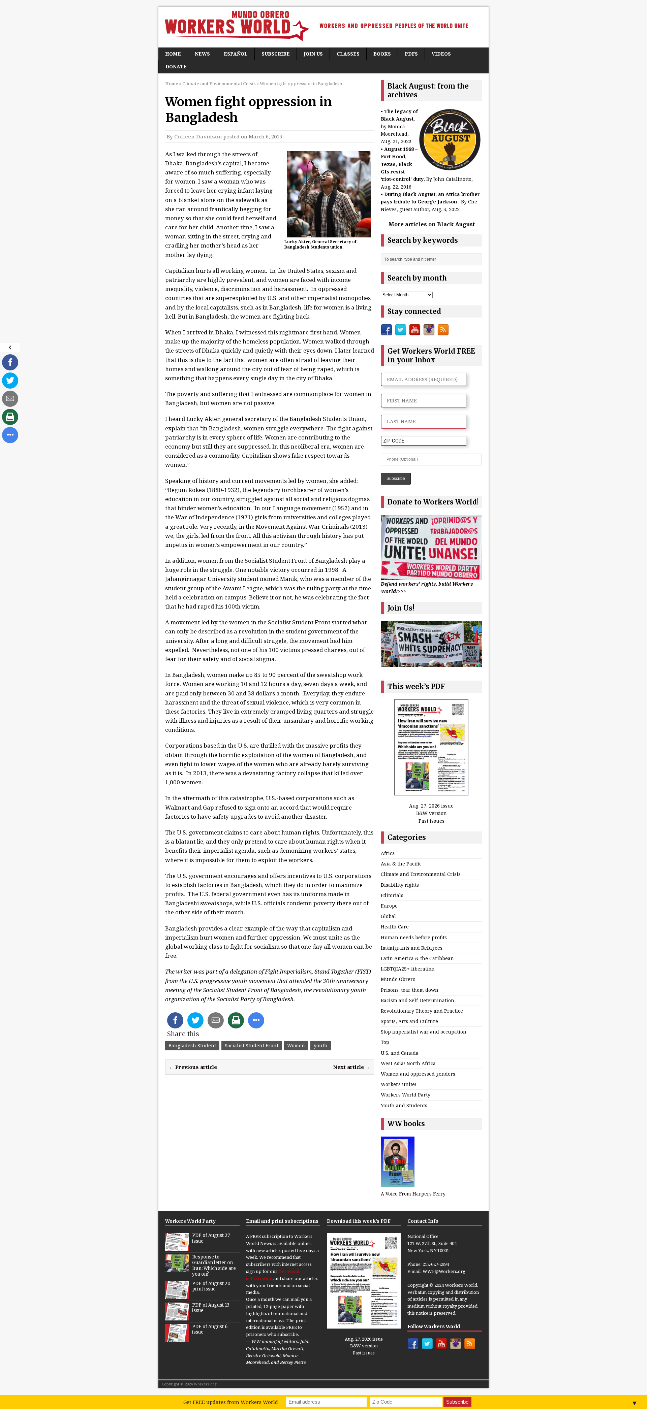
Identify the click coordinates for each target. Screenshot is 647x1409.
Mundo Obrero (398, 979)
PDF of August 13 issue (210, 1308)
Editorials (392, 895)
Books (382, 54)
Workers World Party (405, 1094)
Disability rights (400, 885)
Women (296, 1045)
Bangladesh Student (192, 1045)
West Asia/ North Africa (408, 1063)
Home (173, 54)
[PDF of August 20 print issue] (177, 1295)
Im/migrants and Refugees (411, 948)
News (202, 54)
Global (388, 916)
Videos (441, 54)
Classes (348, 54)
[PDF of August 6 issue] (177, 1338)
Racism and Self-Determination (417, 1000)
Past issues (431, 821)
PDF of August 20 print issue (211, 1286)
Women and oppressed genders (418, 1074)
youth (321, 1045)
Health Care (395, 926)
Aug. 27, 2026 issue (431, 805)
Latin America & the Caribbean (417, 958)
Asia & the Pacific (401, 863)
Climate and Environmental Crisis (421, 874)
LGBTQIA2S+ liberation (408, 968)
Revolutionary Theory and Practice (422, 1011)
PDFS (411, 54)
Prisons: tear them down (409, 990)
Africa (388, 853)
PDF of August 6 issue (209, 1329)
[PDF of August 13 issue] (177, 1317)
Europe (389, 906)
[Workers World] (323, 27)
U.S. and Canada (400, 1053)
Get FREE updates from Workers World (230, 1402)
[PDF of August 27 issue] (177, 1247)
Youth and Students (404, 1105)
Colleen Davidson (198, 136)
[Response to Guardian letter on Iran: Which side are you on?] (177, 1269)
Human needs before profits (414, 937)
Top (385, 1042)
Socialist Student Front (251, 1045)
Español (236, 54)
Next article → (351, 1066)
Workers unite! (399, 1084)
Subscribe (275, 54)
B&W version (431, 813)
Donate (176, 66)
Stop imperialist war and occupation (423, 1031)
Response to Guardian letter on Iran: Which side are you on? (214, 1265)
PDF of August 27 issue (211, 1238)
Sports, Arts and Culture (409, 1021)
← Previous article (193, 1066)
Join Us (313, 54)
